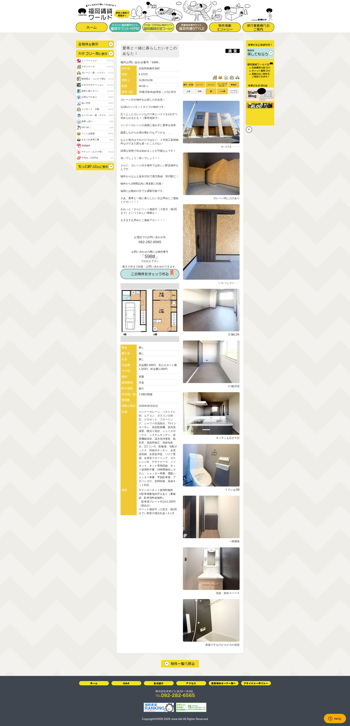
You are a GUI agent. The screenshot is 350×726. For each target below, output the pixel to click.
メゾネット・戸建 (97, 109)
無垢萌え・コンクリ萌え (97, 78)
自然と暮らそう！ (97, 91)
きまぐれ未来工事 (97, 139)
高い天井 (97, 103)
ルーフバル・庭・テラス (97, 115)
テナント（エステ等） (97, 151)
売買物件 (85, 145)
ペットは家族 (97, 133)
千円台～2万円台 (97, 158)
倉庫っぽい (97, 121)
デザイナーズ (97, 66)
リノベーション (97, 60)
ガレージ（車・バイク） (97, 72)
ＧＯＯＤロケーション (97, 85)
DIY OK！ (97, 127)
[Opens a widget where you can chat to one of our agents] (335, 719)
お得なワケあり (97, 97)
